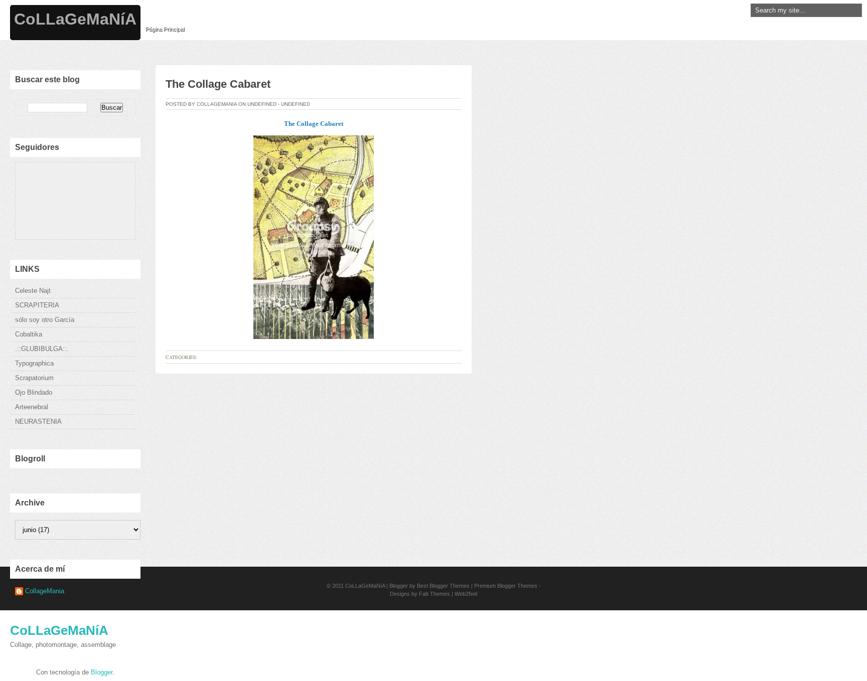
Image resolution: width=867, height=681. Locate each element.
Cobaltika (28, 334)
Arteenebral (31, 407)
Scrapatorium (34, 378)
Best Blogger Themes (443, 586)
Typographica (34, 363)
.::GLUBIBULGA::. (42, 349)
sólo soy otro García (44, 319)
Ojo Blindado (33, 392)
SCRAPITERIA (37, 305)
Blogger (101, 672)
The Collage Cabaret (218, 84)
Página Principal (165, 29)
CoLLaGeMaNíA (75, 19)
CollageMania (44, 591)
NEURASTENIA (38, 421)
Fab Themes (434, 594)
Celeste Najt (33, 290)
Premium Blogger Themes (505, 586)
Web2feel (466, 594)
